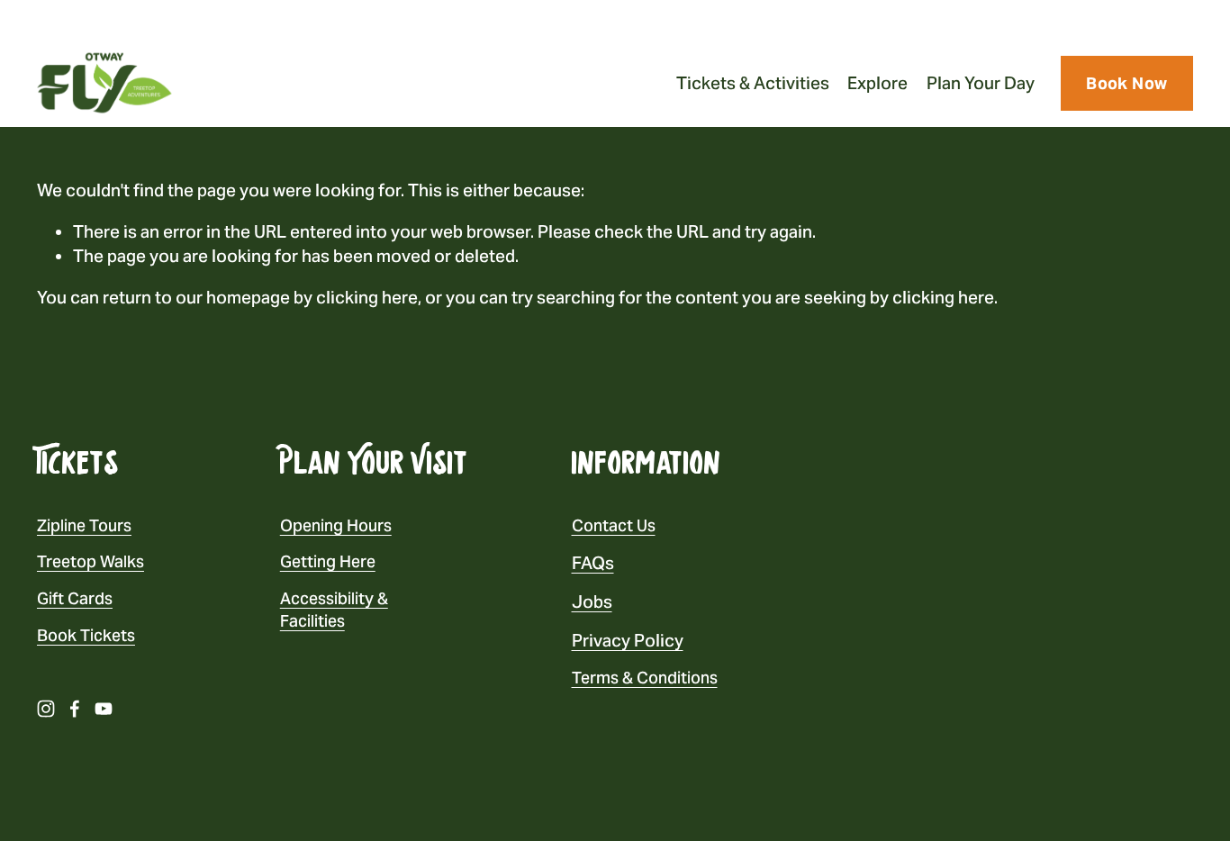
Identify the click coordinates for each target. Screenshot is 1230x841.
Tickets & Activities (752, 83)
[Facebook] (75, 709)
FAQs (593, 563)
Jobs (592, 601)
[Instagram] (46, 709)
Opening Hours (336, 525)
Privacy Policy (627, 640)
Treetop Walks (90, 561)
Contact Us (614, 525)
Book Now (1126, 83)
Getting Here (327, 561)
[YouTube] (104, 709)
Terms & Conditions (645, 677)
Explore (877, 83)
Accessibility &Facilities (334, 609)
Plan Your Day (981, 83)
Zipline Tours (84, 525)
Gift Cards (75, 598)
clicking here (367, 297)
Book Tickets (86, 635)
